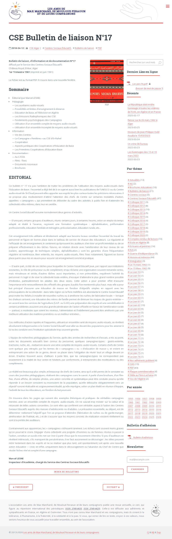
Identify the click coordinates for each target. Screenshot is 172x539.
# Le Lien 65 (134, 316)
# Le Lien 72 (134, 341)
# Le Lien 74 (134, 349)
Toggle (166, 6)
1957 (144, 398)
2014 (144, 409)
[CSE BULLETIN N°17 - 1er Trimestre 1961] (107, 81)
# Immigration (135, 260)
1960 (130, 402)
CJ (148, 532)
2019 (144, 413)
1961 (137, 402)
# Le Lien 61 (134, 301)
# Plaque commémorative (141, 371)
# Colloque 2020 (136, 235)
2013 (137, 409)
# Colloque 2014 (136, 213)
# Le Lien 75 (134, 353)
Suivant (112, 487)
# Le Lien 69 (134, 330)
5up (159, 532)
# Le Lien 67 (134, 323)
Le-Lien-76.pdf (139, 83)
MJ (153, 532)
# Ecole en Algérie (137, 242)
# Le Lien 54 (134, 275)
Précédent (22, 487)
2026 (158, 416)
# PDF (131, 367)
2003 (158, 402)
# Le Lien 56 (134, 283)
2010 (151, 405)
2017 (130, 413)
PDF (100, 48)
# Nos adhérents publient (141, 360)
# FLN (131, 249)
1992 (151, 402)
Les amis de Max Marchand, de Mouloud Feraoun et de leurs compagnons (61, 532)
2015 (151, 409)
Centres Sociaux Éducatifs (58, 48)
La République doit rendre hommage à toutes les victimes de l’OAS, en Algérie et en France (144, 108)
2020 (151, 413)
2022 (130, 416)
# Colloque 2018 (136, 227)
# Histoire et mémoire (139, 257)
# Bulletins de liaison (138, 190)
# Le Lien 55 (134, 279)
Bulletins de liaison (84, 48)
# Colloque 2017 (136, 224)
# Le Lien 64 (134, 312)
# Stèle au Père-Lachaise (141, 375)
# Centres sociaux (137, 194)
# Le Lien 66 (134, 319)
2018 (137, 413)
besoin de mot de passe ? (149, 88)
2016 (158, 409)
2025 (151, 416)
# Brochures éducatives (140, 187)
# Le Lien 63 (134, 308)
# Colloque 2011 (136, 202)
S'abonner (137, 469)
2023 (137, 416)
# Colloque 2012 (136, 205)
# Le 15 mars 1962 (137, 264)
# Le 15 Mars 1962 (137, 268)
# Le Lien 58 (134, 290)
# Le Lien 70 (134, 334)
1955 (130, 398)
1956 (137, 398)
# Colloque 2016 (136, 220)
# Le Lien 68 (134, 327)
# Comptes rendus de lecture (143, 238)
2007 (130, 405)
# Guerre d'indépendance (141, 253)
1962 (144, 402)
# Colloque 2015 (136, 216)
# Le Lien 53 (134, 272)
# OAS (131, 364)
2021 (158, 413)
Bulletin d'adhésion (143, 437)
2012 (130, 409)
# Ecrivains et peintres (139, 246)
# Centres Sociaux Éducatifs (142, 198)
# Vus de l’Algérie (136, 378)
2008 (137, 405)
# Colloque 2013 (136, 209)
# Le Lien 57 (134, 286)
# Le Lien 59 (134, 294)
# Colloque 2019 (136, 231)
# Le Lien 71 (134, 338)
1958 (151, 398)
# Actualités (134, 179)
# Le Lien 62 (134, 305)
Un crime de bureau (138, 143)
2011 (158, 405)
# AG (130, 183)
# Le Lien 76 (134, 356)
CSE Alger (34, 48)
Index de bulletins (66, 472)
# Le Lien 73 (134, 345)
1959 (158, 398)
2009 (144, 405)
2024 (144, 416)
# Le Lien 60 (134, 297)
